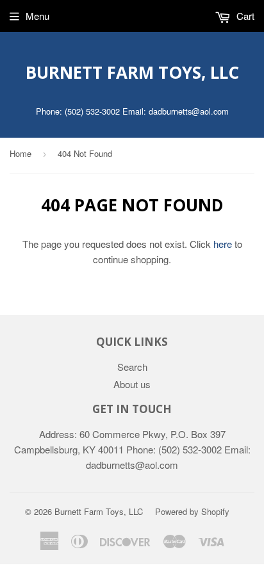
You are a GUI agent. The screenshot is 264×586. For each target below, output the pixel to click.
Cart (244, 15)
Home (20, 153)
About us (132, 384)
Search (132, 366)
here (222, 243)
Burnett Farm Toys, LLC (132, 72)
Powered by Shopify (192, 511)
